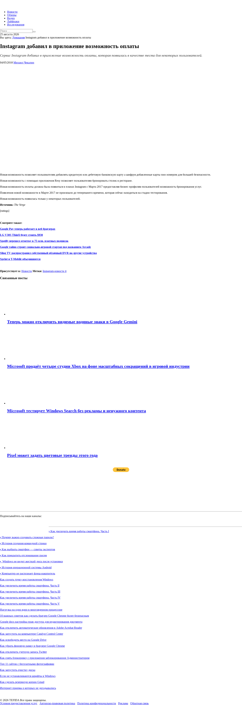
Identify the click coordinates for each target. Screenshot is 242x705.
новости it (60, 271)
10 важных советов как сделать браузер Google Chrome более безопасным (44, 615)
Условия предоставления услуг (18, 703)
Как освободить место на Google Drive (23, 639)
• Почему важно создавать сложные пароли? (27, 537)
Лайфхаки (13, 21)
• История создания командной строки (23, 543)
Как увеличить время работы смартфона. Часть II (29, 585)
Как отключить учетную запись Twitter (23, 651)
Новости (12, 11)
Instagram (48, 271)
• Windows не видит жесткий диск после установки (31, 561)
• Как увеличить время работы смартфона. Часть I (79, 531)
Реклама (123, 703)
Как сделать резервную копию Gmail (22, 682)
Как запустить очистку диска (17, 669)
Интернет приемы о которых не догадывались (28, 688)
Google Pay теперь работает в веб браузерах (27, 228)
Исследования (15, 24)
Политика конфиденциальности (96, 703)
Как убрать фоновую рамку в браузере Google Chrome (32, 645)
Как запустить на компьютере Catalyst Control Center (31, 633)
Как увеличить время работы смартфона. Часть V (30, 603)
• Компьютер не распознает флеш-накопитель (27, 573)
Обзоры (11, 14)
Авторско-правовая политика (57, 703)
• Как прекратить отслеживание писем (23, 555)
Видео (11, 18)
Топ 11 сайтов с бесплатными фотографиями (27, 663)
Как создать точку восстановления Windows (26, 579)
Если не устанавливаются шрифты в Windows (27, 676)
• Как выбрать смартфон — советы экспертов (27, 549)
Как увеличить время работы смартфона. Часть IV (30, 597)
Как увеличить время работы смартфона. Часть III (30, 591)
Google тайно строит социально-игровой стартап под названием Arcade (45, 246)
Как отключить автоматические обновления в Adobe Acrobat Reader (41, 627)
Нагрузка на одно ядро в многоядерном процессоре (31, 609)
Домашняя (18, 37)
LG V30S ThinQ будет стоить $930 (21, 234)
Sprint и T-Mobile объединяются (20, 259)
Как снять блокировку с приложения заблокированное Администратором (44, 657)
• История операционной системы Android (26, 567)
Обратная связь (139, 703)
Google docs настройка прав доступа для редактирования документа (41, 621)
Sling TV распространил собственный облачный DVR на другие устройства (48, 253)
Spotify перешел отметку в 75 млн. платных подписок (34, 240)
